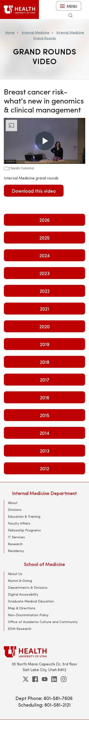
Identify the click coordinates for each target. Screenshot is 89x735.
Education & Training (24, 516)
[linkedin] (54, 679)
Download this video (34, 190)
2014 (44, 433)
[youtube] (44, 679)
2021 (44, 308)
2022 (45, 291)
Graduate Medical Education (31, 601)
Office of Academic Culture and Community (43, 621)
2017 (44, 379)
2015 (44, 415)
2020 (44, 326)
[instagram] (63, 679)
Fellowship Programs (24, 530)
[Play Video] (44, 140)
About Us (15, 573)
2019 (44, 344)
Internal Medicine (35, 32)
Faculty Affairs (19, 523)
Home (10, 32)
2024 (44, 255)
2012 (44, 468)
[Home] (19, 9)
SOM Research (19, 628)
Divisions (15, 509)
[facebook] (35, 679)
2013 (44, 450)
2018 (44, 362)
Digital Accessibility (23, 594)
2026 (44, 220)
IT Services (16, 537)
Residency (16, 550)
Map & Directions (21, 608)
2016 (44, 397)
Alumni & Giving (20, 580)
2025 (44, 237)
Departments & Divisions (27, 587)
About (13, 502)
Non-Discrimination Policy (28, 615)
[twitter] (25, 679)
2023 (44, 273)
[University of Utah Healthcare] (44, 651)
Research (15, 544)
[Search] (70, 15)
